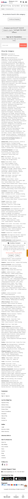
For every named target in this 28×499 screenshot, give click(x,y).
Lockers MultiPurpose (9, 294)
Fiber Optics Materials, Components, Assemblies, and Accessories (13, 85)
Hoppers (3, 262)
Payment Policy (5, 402)
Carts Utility (8, 176)
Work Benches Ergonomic (18, 386)
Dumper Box (9, 232)
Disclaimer (3, 413)
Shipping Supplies (6, 351)
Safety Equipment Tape (10, 331)
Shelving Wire (21, 348)
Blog (2, 453)
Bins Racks (14, 158)
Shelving (3, 344)
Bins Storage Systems (12, 159)
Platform (3, 313)
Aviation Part (4, 141)
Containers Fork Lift (10, 193)
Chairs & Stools (5, 185)
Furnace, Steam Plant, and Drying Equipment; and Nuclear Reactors (13, 97)
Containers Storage (12, 190)
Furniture (9, 98)
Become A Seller (5, 429)
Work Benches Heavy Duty (12, 382)
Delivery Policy (4, 404)
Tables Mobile (9, 357)
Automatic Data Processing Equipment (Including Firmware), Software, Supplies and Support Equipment (13, 68)
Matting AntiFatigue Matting (13, 296)
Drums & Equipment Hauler (14, 227)
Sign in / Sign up (5, 395)
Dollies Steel (17, 221)
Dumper (3, 232)
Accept (11, 255)
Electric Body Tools (13, 154)
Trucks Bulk (8, 363)
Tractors (10, 132)
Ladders (3, 272)
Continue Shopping (14, 19)
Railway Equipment (16, 119)
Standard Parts (10, 147)
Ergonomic (4, 234)
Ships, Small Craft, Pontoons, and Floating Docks (12, 130)
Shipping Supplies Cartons (11, 352)
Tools (2, 361)
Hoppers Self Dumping (21, 262)
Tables (3, 357)
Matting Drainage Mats (15, 298)
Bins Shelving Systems (12, 344)
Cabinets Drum (15, 173)
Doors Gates (16, 223)
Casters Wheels (10, 179)
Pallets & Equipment (6, 305)
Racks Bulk (13, 319)
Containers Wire (9, 192)
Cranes (3, 201)
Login (2, 427)
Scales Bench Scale (10, 342)
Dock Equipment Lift (16, 208)
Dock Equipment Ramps (11, 214)
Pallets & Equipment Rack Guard (13, 307)
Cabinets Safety (17, 168)
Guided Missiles (10, 99)
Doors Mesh (23, 223)
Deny (17, 255)
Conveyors (4, 196)
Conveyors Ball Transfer (13, 196)
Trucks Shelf (10, 366)
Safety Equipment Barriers (12, 327)
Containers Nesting (20, 193)
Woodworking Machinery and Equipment (16, 135)
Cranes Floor (9, 201)
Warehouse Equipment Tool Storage (14, 376)
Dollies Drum (9, 218)
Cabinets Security (13, 170)
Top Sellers (17, 5)
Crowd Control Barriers (15, 206)
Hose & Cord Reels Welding (14, 266)
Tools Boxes (8, 361)
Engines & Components (12, 144)
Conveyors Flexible (8, 197)
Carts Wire (14, 176)
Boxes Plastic (8, 161)
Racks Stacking (18, 322)
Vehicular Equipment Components (13, 131)
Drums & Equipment (6, 225)
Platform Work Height (12, 316)
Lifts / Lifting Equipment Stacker (14, 287)
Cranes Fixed (9, 202)
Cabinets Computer (13, 171)
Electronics (4, 54)
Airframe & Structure (14, 141)
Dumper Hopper (17, 232)
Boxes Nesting (14, 164)
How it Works (4, 446)
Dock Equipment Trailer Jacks (16, 216)
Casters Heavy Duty (13, 180)
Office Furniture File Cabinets (15, 303)
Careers (3, 455)
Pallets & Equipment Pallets (11, 310)
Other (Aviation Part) (16, 146)
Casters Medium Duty (10, 181)
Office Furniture (5, 301)
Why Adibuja (4, 444)
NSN (2, 57)
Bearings (14, 69)
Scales (3, 342)
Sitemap (3, 418)
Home (2, 9)
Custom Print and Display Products (10, 137)
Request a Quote (8, 30)
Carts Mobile (8, 175)
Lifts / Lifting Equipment (7, 275)
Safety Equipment (6, 326)
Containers (4, 190)
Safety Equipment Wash (15, 332)
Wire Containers (18, 378)
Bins (2, 156)
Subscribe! (23, 45)
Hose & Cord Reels (6, 264)
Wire (2, 378)
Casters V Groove (23, 183)
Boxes (3, 161)
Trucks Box (16, 366)
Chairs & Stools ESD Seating (14, 187)
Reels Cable (14, 324)
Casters (3, 179)
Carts (2, 175)
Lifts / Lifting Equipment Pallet (12, 280)
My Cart (3, 393)
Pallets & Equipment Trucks (18, 311)
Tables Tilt (9, 359)
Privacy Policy (4, 409)
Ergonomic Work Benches (12, 237)
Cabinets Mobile (11, 167)
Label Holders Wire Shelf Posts (14, 269)
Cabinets (3, 167)
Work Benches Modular (15, 385)
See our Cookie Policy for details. (14, 252)
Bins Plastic (8, 158)
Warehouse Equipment (7, 369)
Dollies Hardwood (11, 219)
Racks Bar (7, 319)
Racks (3, 319)
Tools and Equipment (6, 149)
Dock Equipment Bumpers (12, 211)
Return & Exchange (6, 407)
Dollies (3, 218)
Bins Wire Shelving (9, 378)
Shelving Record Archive (11, 348)
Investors (3, 457)
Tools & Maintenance (20, 147)
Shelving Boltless (10, 345)
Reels (2, 324)
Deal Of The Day (7, 5)
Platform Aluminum (11, 313)
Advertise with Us (6, 435)
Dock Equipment (5, 208)
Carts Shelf (15, 175)
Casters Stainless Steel (12, 183)
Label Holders (5, 268)
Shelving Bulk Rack (11, 347)
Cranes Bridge (17, 204)
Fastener (21, 144)
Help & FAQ (4, 415)
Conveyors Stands (22, 199)
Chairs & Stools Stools (19, 188)
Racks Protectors (9, 322)
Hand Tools (16, 101)
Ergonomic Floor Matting (11, 236)
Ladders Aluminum (10, 272)
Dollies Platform (9, 221)
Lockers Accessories (11, 293)
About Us (3, 442)
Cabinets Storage (8, 168)
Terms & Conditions (6, 411)
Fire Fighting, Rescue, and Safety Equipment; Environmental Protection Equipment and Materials (13, 92)
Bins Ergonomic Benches (14, 234)
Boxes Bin (8, 164)
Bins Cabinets (8, 156)
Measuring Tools (12, 107)
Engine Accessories (13, 87)
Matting (3, 296)
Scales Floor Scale (20, 342)
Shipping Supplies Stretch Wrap (14, 355)
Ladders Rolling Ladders (17, 273)
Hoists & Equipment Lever (14, 260)
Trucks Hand (8, 365)
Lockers (3, 293)
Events (3, 451)
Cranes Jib (10, 204)
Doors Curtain (8, 223)
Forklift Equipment (6, 240)
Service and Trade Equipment (13, 128)
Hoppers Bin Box (11, 262)
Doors (2, 223)
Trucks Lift (14, 365)
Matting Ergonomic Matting (17, 299)
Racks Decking (10, 320)
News (2, 448)
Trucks (3, 363)
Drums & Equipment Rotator (12, 230)
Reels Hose (8, 324)
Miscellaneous (17, 111)
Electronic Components (13, 55)
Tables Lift (15, 359)
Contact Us (4, 420)
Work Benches (5, 380)
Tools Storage (15, 361)
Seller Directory (5, 431)
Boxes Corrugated (9, 163)
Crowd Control (5, 206)
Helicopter (7, 146)
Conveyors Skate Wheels (11, 199)
